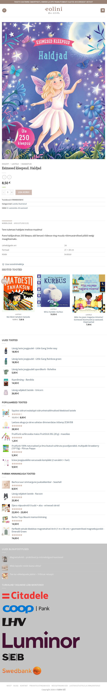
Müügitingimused (60, 686)
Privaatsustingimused (39, 686)
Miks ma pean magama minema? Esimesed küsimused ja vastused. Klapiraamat (88, 319)
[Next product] (4, 177)
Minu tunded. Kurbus (53, 312)
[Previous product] (9, 177)
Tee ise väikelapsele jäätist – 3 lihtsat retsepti (32, 574)
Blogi (15, 686)
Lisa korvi (23, 192)
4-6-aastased (23, 208)
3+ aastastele (12, 208)
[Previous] (2, 304)
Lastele (15, 164)
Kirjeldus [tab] (7, 223)
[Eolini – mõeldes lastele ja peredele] (53, 10)
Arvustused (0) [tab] (21, 223)
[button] (4, 10)
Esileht (5, 164)
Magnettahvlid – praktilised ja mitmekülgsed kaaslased (36, 557)
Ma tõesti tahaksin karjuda (18, 317)
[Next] (105, 304)
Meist (9, 686)
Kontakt (24, 686)
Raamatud (27, 164)
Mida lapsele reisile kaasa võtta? (25, 566)
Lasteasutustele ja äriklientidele (85, 686)
